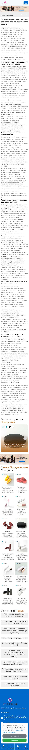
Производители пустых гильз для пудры (14, 677)
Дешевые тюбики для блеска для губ (14, 644)
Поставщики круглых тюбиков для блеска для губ (14, 622)
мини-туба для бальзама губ (14, 638)
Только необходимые (14, 736)
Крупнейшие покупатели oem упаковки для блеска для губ (14, 663)
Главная (3, 14)
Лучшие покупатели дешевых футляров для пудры (14, 670)
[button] (25, 438)
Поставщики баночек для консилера (14, 685)
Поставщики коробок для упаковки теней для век (14, 615)
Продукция (10, 747)
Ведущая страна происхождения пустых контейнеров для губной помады (14, 653)
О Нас (18, 747)
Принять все (14, 740)
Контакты (25, 747)
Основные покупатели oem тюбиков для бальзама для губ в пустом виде (14, 631)
